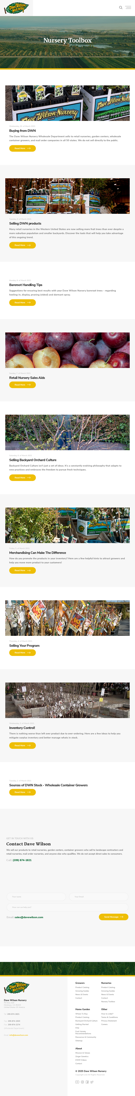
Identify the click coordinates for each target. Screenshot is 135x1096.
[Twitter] (92, 1082)
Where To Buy (81, 1014)
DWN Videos (81, 1060)
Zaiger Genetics (81, 1056)
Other (104, 1009)
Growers (80, 983)
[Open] (128, 8)
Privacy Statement (109, 1021)
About (78, 1048)
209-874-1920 (14, 1021)
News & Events (81, 994)
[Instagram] (82, 1082)
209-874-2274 (14, 1025)
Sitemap (78, 1040)
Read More (20, 148)
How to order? (107, 1014)
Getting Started (81, 1024)
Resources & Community (85, 1037)
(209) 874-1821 (22, 860)
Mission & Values (82, 1053)
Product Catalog (82, 987)
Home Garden (82, 1009)
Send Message (111, 917)
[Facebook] (87, 1082)
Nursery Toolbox (108, 1001)
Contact (78, 998)
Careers (104, 1024)
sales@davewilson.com (29, 917)
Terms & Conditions (109, 1017)
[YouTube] (77, 1082)
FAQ (77, 1028)
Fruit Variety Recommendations (83, 1032)
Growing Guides (82, 991)
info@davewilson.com (18, 1035)
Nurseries (106, 983)
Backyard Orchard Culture (86, 1021)
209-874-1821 (13, 1014)
